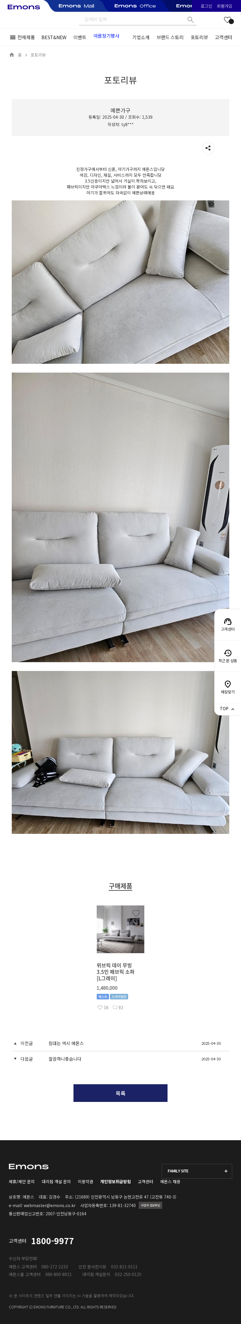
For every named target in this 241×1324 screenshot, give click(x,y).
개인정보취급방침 (115, 1181)
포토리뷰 (199, 37)
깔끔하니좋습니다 (64, 1059)
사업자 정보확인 (150, 1205)
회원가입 (224, 6)
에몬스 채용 (170, 1181)
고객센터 (223, 37)
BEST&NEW (53, 37)
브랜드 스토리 (170, 37)
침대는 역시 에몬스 (66, 1043)
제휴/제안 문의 (22, 1181)
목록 (120, 1093)
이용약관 (85, 1181)
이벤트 (79, 37)
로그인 (206, 6)
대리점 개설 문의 (56, 1181)
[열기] (208, 148)
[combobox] (197, 1171)
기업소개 (141, 37)
